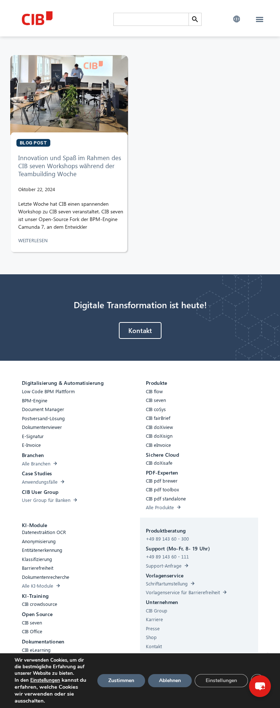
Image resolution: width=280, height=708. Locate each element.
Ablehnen (170, 680)
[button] (236, 19)
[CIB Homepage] (66, 18)
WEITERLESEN (33, 240)
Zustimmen (121, 680)
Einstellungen (45, 680)
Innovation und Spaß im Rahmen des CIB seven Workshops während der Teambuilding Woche (69, 166)
